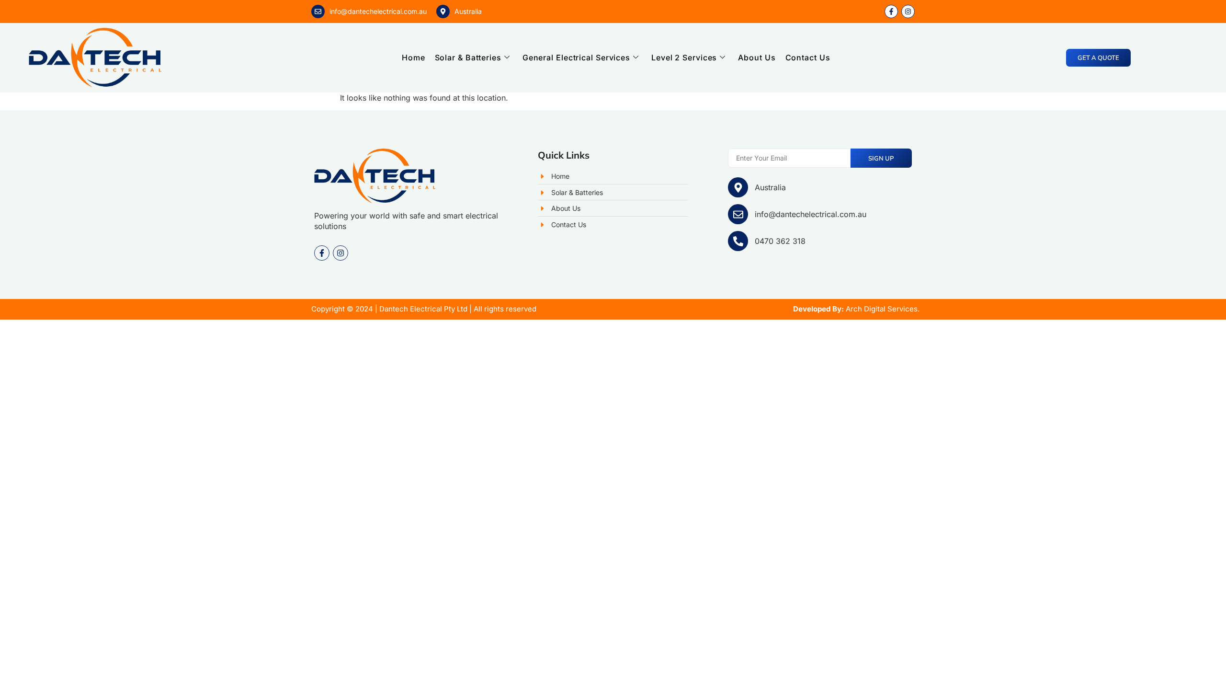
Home (413, 57)
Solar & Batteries (468, 57)
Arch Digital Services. (883, 308)
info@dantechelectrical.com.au (378, 11)
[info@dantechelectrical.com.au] (318, 11)
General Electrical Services (576, 57)
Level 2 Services (684, 57)
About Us (756, 57)
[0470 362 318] (738, 241)
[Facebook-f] (321, 253)
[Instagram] (340, 253)
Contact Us (807, 57)
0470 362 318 (780, 241)
